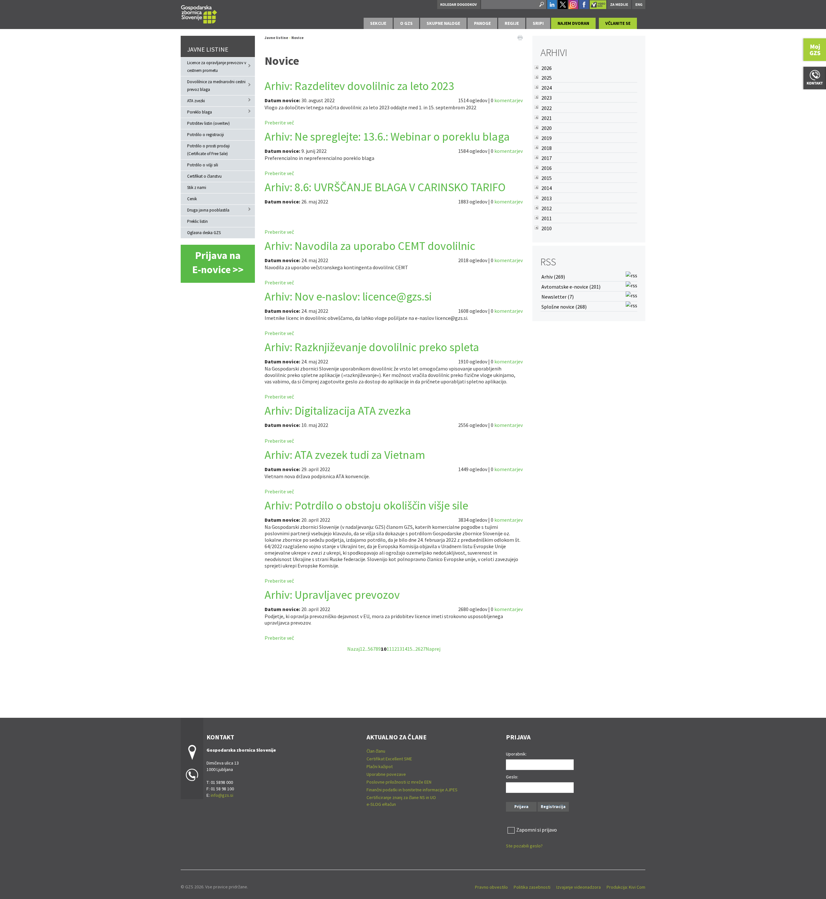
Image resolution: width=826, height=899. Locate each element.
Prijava (521, 806)
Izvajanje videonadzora (578, 887)
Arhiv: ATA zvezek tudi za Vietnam (345, 455)
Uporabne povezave (386, 774)
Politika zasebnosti (532, 887)
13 (399, 649)
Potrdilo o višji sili (202, 165)
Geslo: (512, 777)
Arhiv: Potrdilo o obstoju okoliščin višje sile (366, 505)
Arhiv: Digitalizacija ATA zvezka (338, 410)
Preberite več (279, 122)
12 (394, 649)
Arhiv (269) (553, 276)
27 (423, 649)
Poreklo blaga (199, 112)
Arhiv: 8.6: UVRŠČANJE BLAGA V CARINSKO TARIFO (385, 187)
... (366, 649)
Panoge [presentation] (482, 23)
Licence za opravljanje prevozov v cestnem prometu (216, 66)
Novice (297, 37)
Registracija (553, 806)
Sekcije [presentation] (378, 23)
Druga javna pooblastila (208, 210)
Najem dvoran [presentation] (573, 23)
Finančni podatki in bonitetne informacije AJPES (412, 790)
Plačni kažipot (380, 766)
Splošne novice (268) (564, 306)
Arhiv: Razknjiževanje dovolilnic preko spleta (372, 347)
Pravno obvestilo (491, 887)
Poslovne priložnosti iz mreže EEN (399, 782)
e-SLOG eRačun (381, 804)
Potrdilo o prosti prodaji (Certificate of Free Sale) (208, 149)
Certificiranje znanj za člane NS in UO (401, 797)
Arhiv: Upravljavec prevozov (332, 595)
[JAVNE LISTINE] (199, 13)
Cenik (192, 199)
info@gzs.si (222, 795)
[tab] (378, 23)
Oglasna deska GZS (204, 232)
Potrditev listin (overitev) (208, 123)
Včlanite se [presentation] (617, 23)
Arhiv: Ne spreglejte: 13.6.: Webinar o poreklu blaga (387, 136)
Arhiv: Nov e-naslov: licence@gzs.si (348, 296)
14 (404, 649)
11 (389, 649)
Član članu (376, 751)
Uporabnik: (516, 754)
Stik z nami (196, 187)
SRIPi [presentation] (538, 23)
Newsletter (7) (557, 296)
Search (541, 4)
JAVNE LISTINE (207, 49)
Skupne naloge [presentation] (443, 23)
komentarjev (508, 100)
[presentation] (406, 23)
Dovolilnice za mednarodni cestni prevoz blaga (216, 85)
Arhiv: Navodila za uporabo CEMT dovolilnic (370, 246)
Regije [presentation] (512, 23)
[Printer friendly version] (520, 37)
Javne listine (276, 37)
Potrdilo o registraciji (205, 134)
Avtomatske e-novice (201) (570, 286)
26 (417, 649)
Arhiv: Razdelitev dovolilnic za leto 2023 (359, 86)
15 (409, 649)
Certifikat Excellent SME (389, 759)
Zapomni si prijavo (536, 829)
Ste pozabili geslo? (524, 846)
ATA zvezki (196, 101)
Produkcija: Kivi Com (626, 887)
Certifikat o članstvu (204, 176)
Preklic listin (197, 221)
